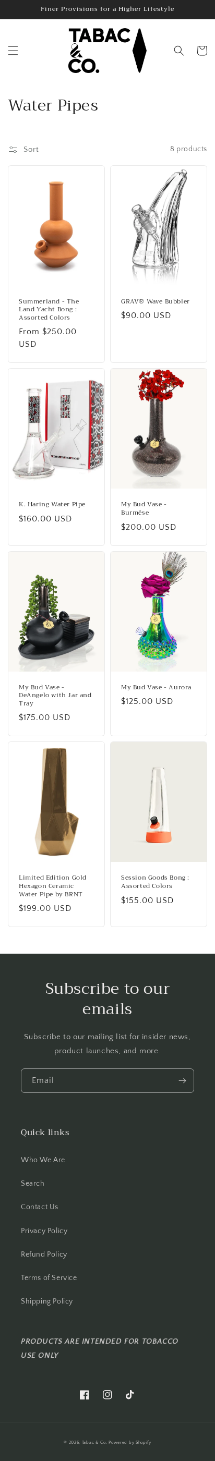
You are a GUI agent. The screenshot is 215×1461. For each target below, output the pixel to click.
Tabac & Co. (95, 1442)
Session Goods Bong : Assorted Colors (155, 882)
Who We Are (43, 1160)
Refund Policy (44, 1254)
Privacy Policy (44, 1231)
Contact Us (39, 1207)
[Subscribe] (182, 1080)
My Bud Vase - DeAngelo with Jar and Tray (55, 696)
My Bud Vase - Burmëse (144, 509)
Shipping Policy (47, 1301)
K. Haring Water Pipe (52, 505)
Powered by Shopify (130, 1442)
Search (33, 1183)
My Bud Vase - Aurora (156, 688)
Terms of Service (49, 1278)
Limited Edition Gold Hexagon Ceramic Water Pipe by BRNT (53, 886)
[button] (13, 50)
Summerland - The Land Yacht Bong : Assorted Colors (49, 310)
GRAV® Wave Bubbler (155, 302)
